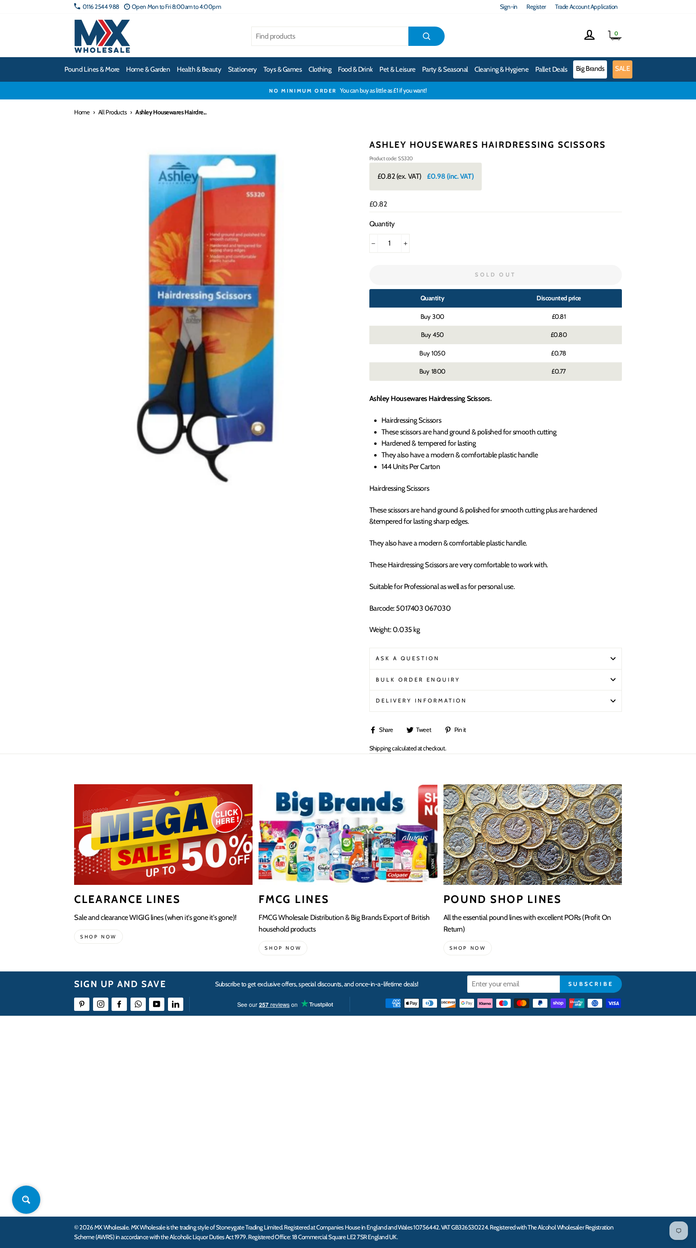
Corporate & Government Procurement (310, 1107)
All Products (112, 112)
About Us (395, 1063)
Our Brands (398, 1092)
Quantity (382, 223)
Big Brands (590, 68)
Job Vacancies (522, 1136)
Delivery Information (422, 700)
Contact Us (519, 1063)
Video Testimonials (406, 1078)
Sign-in (509, 6)
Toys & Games (282, 69)
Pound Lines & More (92, 69)
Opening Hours (525, 1078)
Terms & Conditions (286, 1136)
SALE (622, 68)
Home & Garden (148, 69)
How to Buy (277, 1078)
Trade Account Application (586, 6)
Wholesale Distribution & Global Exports (309, 1122)
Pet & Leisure (397, 69)
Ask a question (408, 658)
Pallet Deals (551, 69)
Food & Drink (355, 69)
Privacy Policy (279, 1151)
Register (536, 6)
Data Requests (523, 1180)
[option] (348, 90)
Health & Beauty (199, 69)
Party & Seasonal (445, 69)
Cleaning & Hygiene (501, 69)
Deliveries (275, 1092)
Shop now (98, 937)
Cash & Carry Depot (529, 1092)
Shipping (380, 748)
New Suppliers (524, 1151)
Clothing (320, 69)
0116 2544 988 (101, 6)
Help (269, 1063)
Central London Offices (534, 1107)
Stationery (242, 69)
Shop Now (468, 948)
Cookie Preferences (529, 1165)
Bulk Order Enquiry (418, 679)
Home (81, 112)
